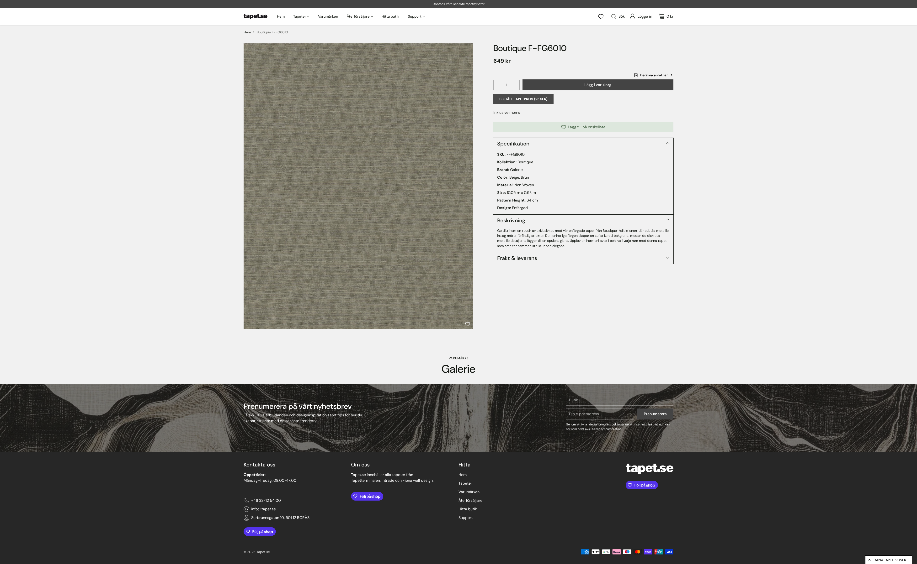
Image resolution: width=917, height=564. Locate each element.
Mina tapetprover (890, 560)
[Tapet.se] (255, 16)
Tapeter (465, 483)
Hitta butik (467, 509)
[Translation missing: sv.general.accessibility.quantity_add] (515, 85)
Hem (247, 32)
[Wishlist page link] (600, 16)
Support (465, 517)
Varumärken (469, 491)
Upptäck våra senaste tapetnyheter (459, 4)
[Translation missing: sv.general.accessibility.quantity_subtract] (498, 85)
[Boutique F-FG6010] (358, 186)
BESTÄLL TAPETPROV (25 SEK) (523, 99)
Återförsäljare (470, 500)
